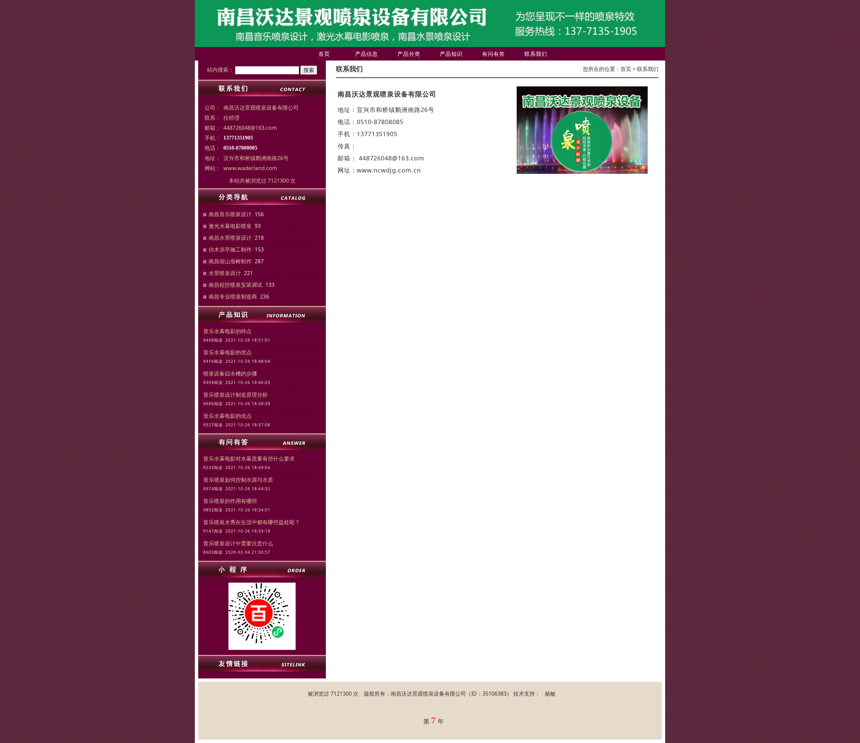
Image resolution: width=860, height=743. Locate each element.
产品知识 (451, 53)
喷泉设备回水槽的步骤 (230, 373)
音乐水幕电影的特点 (227, 331)
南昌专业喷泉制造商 (233, 296)
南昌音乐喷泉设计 (230, 214)
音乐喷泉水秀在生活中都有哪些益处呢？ (251, 522)
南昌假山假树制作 (230, 261)
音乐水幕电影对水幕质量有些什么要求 (249, 458)
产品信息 (366, 53)
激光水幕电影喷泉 (230, 226)
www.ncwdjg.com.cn (389, 170)
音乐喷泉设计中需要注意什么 (238, 543)
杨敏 (550, 693)
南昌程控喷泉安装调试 (235, 284)
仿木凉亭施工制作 (230, 249)
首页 (324, 53)
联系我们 (535, 53)
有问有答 (493, 53)
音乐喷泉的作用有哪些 (230, 501)
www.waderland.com (250, 168)
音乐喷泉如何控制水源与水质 (238, 479)
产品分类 (408, 53)
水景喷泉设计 (225, 273)
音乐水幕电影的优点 (227, 352)
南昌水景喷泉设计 (230, 237)
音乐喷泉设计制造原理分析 (235, 394)
